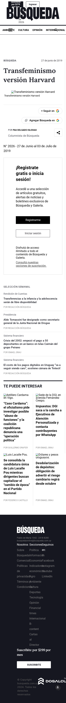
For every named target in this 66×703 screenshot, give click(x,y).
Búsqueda (10, 60)
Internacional (55, 30)
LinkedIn (47, 576)
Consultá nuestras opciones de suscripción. (31, 264)
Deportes (34, 592)
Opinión (37, 30)
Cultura (23, 30)
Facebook (48, 560)
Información (37, 555)
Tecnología (36, 597)
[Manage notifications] (58, 687)
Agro (32, 576)
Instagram (48, 566)
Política (34, 550)
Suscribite (34, 664)
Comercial (23, 560)
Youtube (47, 571)
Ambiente (8, 30)
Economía (35, 560)
